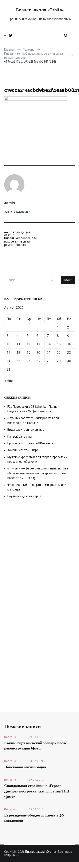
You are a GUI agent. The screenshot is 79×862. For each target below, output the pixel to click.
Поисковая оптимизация (25, 767)
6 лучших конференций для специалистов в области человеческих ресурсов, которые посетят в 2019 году (38, 473)
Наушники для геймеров (24, 496)
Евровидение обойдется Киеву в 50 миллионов (34, 818)
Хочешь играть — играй (23, 450)
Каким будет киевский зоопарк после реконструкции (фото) (35, 746)
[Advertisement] (39, 550)
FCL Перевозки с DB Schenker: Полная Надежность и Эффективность (33, 409)
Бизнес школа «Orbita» (40, 10)
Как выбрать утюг (20, 436)
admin (9, 203)
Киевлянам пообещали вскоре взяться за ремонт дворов (20, 239)
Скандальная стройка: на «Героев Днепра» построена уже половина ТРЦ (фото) (36, 791)
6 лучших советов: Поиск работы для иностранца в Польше (33, 420)
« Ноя (8, 381)
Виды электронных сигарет (26, 429)
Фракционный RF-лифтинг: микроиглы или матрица (36, 487)
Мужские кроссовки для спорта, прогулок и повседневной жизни (37, 459)
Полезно (10, 737)
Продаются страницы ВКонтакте (30, 443)
